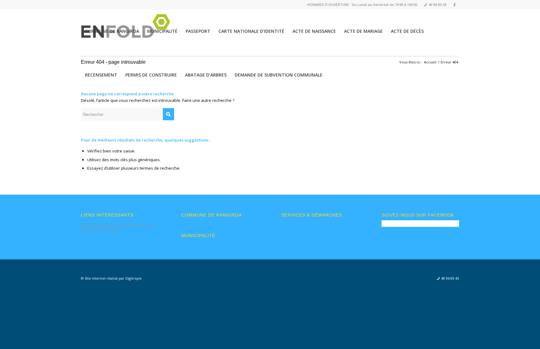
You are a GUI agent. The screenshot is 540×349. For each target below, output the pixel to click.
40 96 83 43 (435, 4)
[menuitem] (433, 5)
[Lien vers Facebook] (454, 4)
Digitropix (133, 278)
